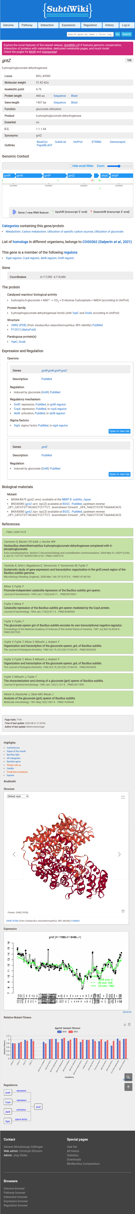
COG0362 (90, 242)
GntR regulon (66, 258)
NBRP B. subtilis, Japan (76, 499)
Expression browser (16, 1201)
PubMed (97, 325)
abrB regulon (57, 413)
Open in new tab (120, 431)
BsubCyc (42, 142)
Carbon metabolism (34, 231)
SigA (17, 425)
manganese (49, 52)
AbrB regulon (49, 258)
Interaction (47, 25)
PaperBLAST (45, 145)
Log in (126, 25)
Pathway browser (14, 1192)
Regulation (90, 25)
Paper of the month (16, 751)
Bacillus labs (13, 754)
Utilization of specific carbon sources (70, 231)
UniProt (77, 142)
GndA (88, 313)
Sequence (60, 95)
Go (117, 34)
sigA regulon (60, 425)
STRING (96, 142)
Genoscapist (117, 142)
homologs (20, 242)
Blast (74, 95)
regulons (70, 252)
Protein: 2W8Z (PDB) (18, 912)
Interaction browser (15, 1197)
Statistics (73, 1155)
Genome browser (14, 1188)
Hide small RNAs (83, 166)
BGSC (66, 504)
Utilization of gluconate (108, 231)
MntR (32, 52)
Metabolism (13, 231)
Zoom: (101, 166)
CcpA (17, 409)
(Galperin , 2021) (115, 242)
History (109, 25)
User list (72, 1146)
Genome (8, 25)
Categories (10, 226)
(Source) (127, 1012)
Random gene (14, 761)
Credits (10, 768)
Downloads (74, 1159)
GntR (45, 392)
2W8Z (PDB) (19, 325)
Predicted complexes (17, 772)
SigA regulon (14, 258)
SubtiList (60, 142)
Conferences (13, 747)
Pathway (27, 25)
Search (126, 34)
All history (73, 1151)
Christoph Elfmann (30, 1151)
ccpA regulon (58, 409)
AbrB (17, 413)
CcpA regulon (31, 258)
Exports (10, 775)
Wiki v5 (71, 45)
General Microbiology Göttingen (23, 1146)
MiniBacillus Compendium (83, 1163)
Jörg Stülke (20, 1155)
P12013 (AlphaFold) (23, 329)
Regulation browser (16, 1205)
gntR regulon (58, 404)
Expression (68, 25)
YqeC (75, 313)
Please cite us (14, 765)
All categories (13, 758)
